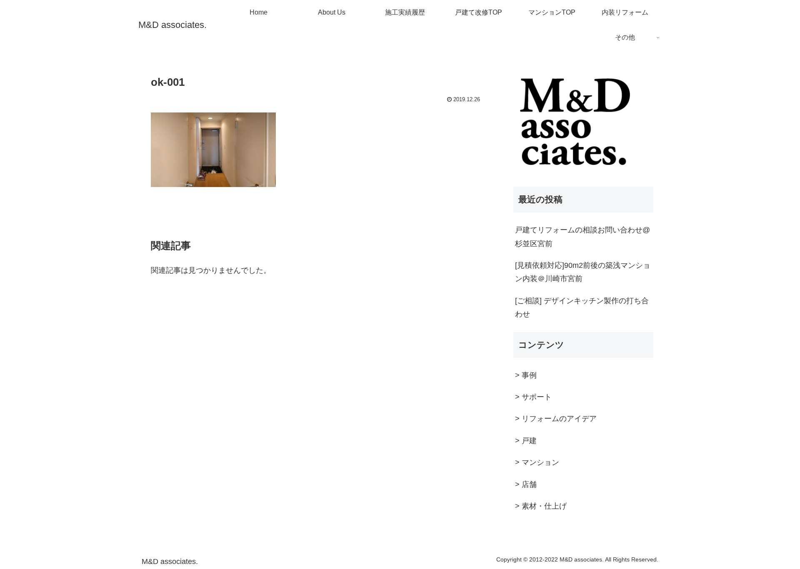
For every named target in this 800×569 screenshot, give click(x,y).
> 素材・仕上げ (541, 506)
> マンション (537, 462)
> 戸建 (526, 441)
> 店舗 (526, 484)
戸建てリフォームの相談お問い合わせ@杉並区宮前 (582, 236)
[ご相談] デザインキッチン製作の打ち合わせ (582, 307)
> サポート (533, 397)
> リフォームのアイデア (556, 418)
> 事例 (526, 375)
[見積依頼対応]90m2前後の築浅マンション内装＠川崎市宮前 (582, 272)
